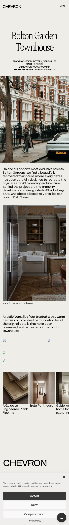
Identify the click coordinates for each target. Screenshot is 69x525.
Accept (34, 496)
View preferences (34, 514)
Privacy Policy (34, 521)
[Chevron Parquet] (12, 7)
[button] (64, 476)
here (25, 486)
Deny (34, 505)
